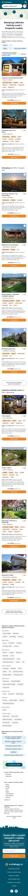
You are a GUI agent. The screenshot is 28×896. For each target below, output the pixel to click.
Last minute (15, 722)
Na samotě (11, 694)
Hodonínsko (8, 776)
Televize (18, 662)
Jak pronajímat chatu (14, 879)
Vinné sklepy (13, 636)
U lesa (4, 694)
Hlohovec (8, 797)
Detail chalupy (14, 439)
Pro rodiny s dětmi (7, 646)
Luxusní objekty (13, 700)
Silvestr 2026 (6, 716)
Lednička (11, 652)
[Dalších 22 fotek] (14, 118)
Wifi (23, 662)
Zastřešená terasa (18, 674)
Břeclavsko (8, 774)
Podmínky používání (14, 869)
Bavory (7, 784)
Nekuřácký (20, 684)
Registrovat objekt (14, 875)
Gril (10, 671)
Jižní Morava (10, 79)
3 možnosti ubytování (17, 480)
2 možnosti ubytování (17, 534)
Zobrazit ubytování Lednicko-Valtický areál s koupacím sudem (14, 611)
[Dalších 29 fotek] (14, 563)
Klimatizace (19, 652)
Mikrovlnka (5, 655)
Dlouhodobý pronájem (8, 703)
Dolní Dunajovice (7, 577)
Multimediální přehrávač (8, 659)
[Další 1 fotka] (14, 66)
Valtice (4, 524)
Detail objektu (14, 103)
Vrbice (4, 418)
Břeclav (7, 788)
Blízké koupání (19, 694)
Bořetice (5, 197)
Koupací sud (6, 681)
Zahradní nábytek (7, 674)
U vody (4, 643)
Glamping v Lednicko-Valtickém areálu (13, 742)
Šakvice (6, 48)
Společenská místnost (8, 662)
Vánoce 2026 (14, 716)
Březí (7, 790)
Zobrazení (23, 54)
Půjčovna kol (6, 687)
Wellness (21, 700)
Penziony (5, 636)
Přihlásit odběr (14, 856)
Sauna (18, 659)
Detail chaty (14, 157)
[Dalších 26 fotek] (14, 282)
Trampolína (5, 668)
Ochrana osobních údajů (14, 872)
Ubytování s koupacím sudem (13, 749)
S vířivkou (19, 643)
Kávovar (5, 652)
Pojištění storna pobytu (14, 882)
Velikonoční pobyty (7, 719)
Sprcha (12, 655)
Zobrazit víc (7, 799)
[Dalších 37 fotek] (14, 509)
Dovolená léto (6, 722)
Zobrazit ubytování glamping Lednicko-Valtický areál (14, 383)
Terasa (20, 668)
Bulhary (7, 791)
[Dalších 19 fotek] (14, 182)
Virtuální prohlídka (15, 681)
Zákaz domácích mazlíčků (9, 684)
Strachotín (5, 298)
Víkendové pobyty (7, 725)
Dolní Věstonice (6, 247)
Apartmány (15, 633)
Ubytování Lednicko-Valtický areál (13, 755)
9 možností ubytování (17, 308)
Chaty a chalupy (6, 633)
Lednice (6, 45)
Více (15, 97)
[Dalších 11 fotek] (14, 233)
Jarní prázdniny (17, 719)
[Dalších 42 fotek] (14, 337)
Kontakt (14, 886)
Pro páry (5, 700)
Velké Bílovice (6, 350)
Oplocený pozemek (17, 671)
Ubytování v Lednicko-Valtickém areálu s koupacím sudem (13, 737)
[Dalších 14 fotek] (14, 456)
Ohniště (4, 671)
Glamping (20, 636)
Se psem (16, 646)
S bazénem (11, 643)
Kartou (4, 710)
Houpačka (13, 668)
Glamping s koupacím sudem (13, 746)
